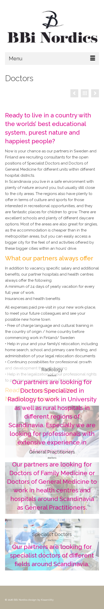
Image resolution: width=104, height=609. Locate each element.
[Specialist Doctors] (92, 525)
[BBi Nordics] (52, 27)
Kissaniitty (47, 599)
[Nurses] (74, 93)
